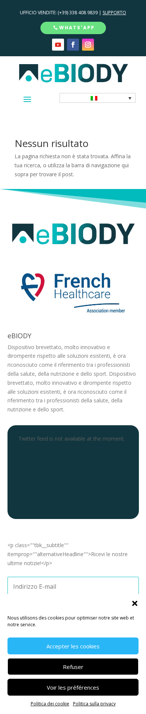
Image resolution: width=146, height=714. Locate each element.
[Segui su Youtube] (58, 45)
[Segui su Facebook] (73, 45)
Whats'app (77, 27)
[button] (135, 603)
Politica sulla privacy (94, 703)
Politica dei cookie (50, 703)
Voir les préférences (73, 687)
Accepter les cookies (73, 646)
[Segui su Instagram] (88, 45)
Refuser (73, 666)
